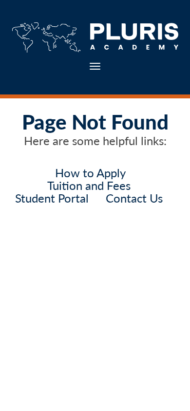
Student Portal (52, 198)
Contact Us (134, 198)
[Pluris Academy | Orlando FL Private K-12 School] (95, 37)
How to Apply (90, 173)
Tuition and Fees (89, 185)
